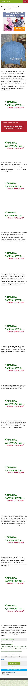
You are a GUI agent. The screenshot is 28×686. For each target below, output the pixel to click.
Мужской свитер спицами (7, 644)
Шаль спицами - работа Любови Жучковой (11, 651)
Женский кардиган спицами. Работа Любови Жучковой (14, 648)
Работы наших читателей (7, 639)
